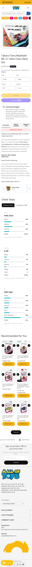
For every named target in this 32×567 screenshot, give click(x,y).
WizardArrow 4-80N (22, 205)
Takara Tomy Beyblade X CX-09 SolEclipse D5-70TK (8, 385)
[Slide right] (20, 52)
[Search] (29, 13)
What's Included (16, 125)
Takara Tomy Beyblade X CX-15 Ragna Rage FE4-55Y (23, 357)
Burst (25, 18)
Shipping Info (26, 125)
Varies (8, 80)
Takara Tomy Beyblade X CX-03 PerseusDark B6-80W (23, 417)
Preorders (5, 18)
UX (16, 18)
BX (20, 18)
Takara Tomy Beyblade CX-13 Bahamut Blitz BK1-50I (7, 357)
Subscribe (16, 462)
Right (23, 80)
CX (11, 18)
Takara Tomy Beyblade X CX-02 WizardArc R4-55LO (8, 417)
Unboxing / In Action (16, 129)
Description (6, 125)
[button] (3, 8)
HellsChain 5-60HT (8, 205)
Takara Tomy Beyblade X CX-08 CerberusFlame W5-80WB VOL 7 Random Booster (23, 386)
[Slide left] (12, 52)
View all (16, 432)
